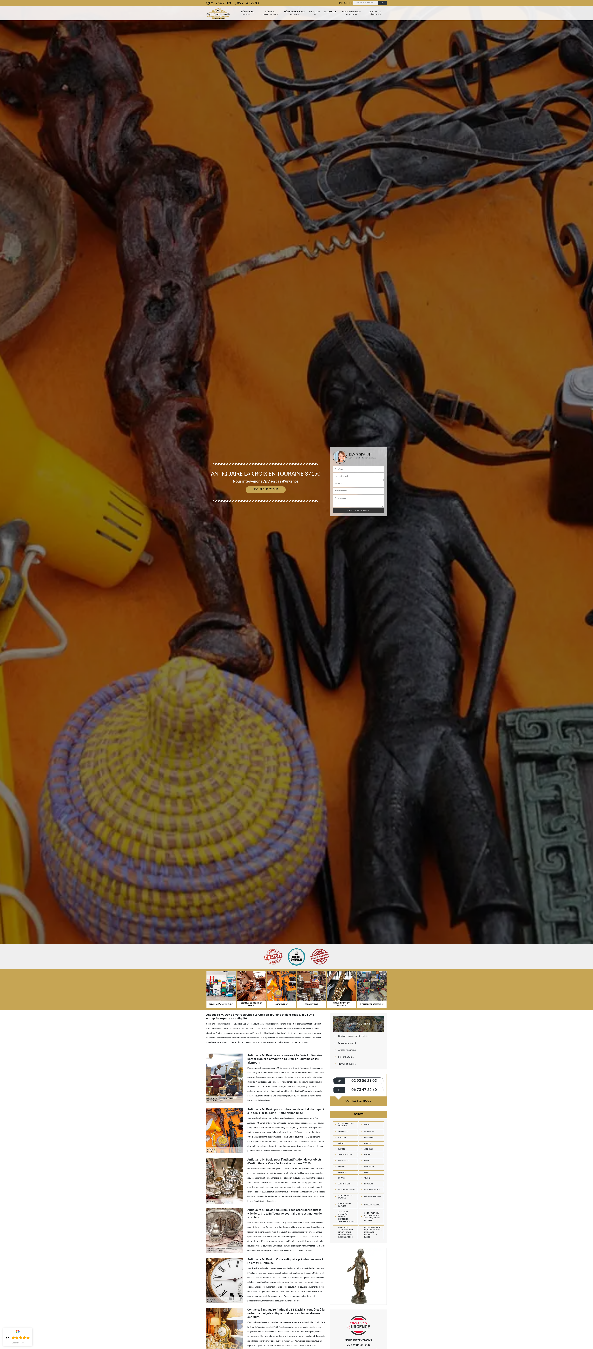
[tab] (296, 539)
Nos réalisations (265, 489)
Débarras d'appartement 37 (270, 13)
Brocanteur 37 (330, 13)
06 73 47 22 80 (248, 3)
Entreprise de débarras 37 (376, 13)
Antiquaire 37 (314, 13)
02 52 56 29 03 (220, 3)
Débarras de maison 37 (247, 13)
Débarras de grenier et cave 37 (294, 13)
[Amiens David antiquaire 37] (218, 13)
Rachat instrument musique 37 (351, 13)
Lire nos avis (18, 1343)
